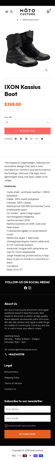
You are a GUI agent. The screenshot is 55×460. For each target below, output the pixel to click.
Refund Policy (11, 371)
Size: (7, 117)
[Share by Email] (37, 139)
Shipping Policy (12, 377)
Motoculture (37, 450)
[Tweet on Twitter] (21, 139)
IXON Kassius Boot (30, 19)
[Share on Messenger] (42, 139)
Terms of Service (13, 383)
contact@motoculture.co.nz (21, 349)
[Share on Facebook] (16, 139)
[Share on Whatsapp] (31, 139)
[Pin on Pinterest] (26, 139)
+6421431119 (14, 354)
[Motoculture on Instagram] (29, 288)
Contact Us (10, 389)
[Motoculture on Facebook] (25, 288)
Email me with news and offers (22, 425)
